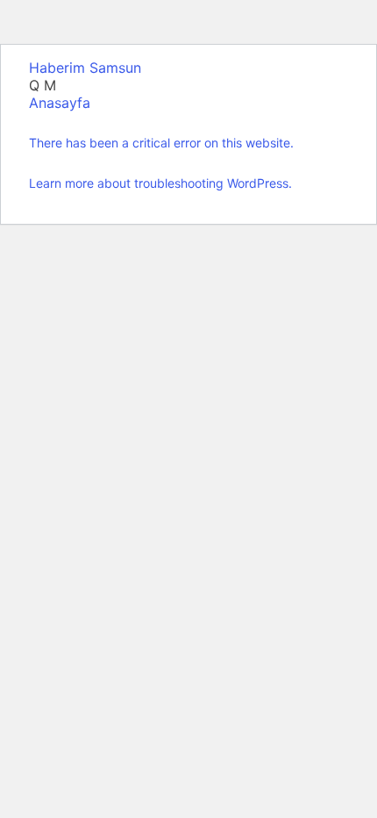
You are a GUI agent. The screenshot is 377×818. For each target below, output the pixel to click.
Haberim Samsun (85, 67)
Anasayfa (59, 102)
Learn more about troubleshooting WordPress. (160, 183)
